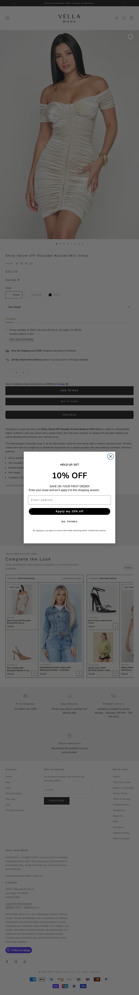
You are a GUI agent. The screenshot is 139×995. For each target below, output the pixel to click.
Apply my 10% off (69, 511)
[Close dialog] (110, 456)
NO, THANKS (70, 521)
